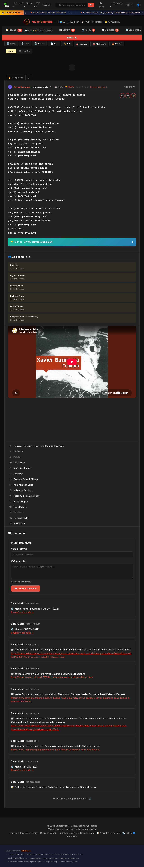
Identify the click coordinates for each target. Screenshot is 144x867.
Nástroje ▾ (116, 5)
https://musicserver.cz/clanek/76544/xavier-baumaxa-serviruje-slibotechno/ (52, 677)
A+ (128, 96)
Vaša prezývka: (19, 548)
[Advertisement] (72, 420)
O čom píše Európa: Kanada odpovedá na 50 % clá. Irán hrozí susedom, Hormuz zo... (45, 854)
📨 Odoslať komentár (25, 588)
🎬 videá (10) (24, 51)
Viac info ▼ (129, 87)
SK (130, 5)
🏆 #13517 (69, 87)
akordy (11, 51)
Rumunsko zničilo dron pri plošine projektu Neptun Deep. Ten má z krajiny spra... (43, 861)
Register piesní (48, 833)
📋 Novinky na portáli (108, 833)
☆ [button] (77, 87)
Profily (34, 833)
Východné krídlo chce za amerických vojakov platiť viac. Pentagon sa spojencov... (43, 858)
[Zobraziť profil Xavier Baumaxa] (27, 21)
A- (122, 96)
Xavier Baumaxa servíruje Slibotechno (51, 12)
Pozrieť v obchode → (22, 612)
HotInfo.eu (26, 851)
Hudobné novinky (67, 833)
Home (12, 833)
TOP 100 (37, 5)
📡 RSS (126, 833)
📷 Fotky (88, 30)
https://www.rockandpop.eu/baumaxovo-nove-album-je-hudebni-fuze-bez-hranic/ (55, 749)
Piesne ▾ (28, 5)
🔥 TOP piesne (15, 77)
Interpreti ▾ (18, 5)
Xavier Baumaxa (42, 21)
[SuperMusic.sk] (6, 5)
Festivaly (47, 5)
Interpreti (23, 833)
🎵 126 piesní (73, 22)
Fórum (101, 6)
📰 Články (66, 30)
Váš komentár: (19, 561)
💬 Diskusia (110, 30)
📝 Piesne (28, 30)
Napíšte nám (87, 833)
